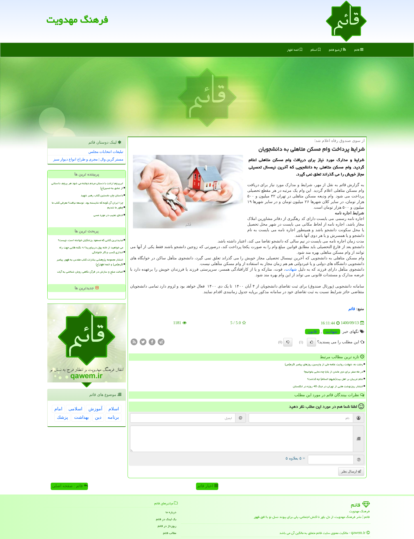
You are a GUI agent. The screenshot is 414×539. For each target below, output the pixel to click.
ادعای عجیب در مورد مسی (108, 215)
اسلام (314, 50)
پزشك (62, 417)
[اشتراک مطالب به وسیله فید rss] (134, 341)
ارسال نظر (349, 471)
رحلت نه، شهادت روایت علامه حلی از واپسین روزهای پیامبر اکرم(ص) (324, 364)
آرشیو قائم (336, 50)
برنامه (113, 417)
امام (58, 408)
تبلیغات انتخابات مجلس (105, 152)
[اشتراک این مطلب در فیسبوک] (152, 341)
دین (98, 417)
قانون (312, 331)
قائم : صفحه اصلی (68, 486)
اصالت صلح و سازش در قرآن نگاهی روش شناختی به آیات (90, 272)
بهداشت (81, 417)
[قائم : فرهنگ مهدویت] (346, 21)
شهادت (291, 269)
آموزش (95, 408)
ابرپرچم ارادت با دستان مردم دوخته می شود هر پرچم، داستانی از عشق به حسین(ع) (87, 186)
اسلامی (75, 408)
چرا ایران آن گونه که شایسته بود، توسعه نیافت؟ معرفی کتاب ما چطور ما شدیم (87, 205)
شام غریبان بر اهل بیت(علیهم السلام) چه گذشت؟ (335, 379)
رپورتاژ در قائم (167, 526)
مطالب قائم (169, 533)
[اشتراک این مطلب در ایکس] (143, 341)
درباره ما (171, 512)
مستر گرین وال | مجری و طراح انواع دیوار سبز (88, 159)
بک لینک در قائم (166, 519)
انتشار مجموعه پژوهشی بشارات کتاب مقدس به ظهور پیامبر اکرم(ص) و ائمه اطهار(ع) (90, 262)
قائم (357, 50)
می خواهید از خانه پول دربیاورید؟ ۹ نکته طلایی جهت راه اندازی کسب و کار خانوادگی (91, 250)
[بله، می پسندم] (311, 342)
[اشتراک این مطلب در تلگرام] (161, 341)
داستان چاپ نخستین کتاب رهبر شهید (102, 195)
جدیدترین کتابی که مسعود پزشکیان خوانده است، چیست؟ (90, 240)
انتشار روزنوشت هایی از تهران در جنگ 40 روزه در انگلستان (328, 386)
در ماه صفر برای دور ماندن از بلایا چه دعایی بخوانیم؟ (333, 372)
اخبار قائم (205, 486)
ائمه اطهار (293, 50)
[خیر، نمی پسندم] (287, 342)
